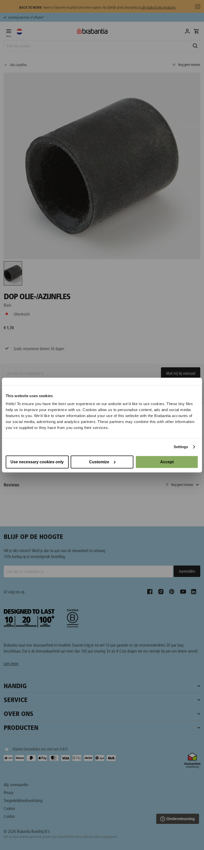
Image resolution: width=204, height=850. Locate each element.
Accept (167, 462)
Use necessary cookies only (37, 462)
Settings (181, 447)
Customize (99, 462)
